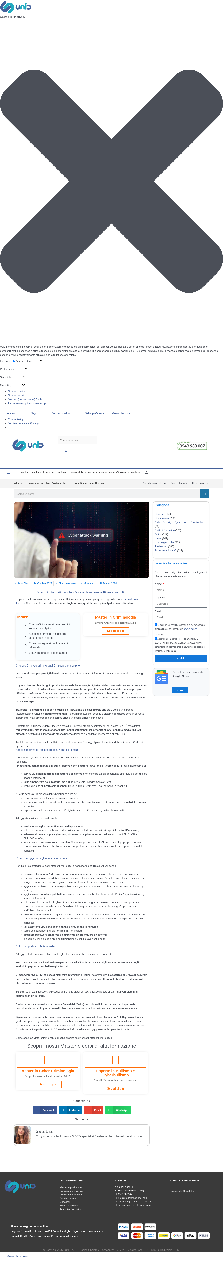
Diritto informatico (68, 583)
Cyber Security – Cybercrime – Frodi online (179, 522)
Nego (34, 413)
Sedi (135, 1201)
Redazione (144, 1205)
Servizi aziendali (69, 1205)
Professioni (161, 546)
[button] (111, 182)
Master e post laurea (71, 1187)
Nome (158, 583)
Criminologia (162, 517)
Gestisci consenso (17, 1256)
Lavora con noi (125, 1205)
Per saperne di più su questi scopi (27, 403)
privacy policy (190, 629)
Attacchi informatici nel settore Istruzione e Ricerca (47, 635)
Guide (158, 534)
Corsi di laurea (68, 1198)
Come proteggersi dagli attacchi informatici (48, 645)
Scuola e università (165, 550)
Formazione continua (71, 1190)
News (158, 538)
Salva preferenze (94, 413)
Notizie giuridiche (164, 542)
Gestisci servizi (16, 395)
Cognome (161, 597)
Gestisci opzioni (17, 391)
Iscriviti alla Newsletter (182, 1190)
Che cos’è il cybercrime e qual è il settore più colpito (49, 626)
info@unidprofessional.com (132, 1197)
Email (158, 611)
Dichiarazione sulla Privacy (23, 423)
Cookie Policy (16, 419)
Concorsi (160, 513)
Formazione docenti (71, 1194)
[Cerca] (204, 493)
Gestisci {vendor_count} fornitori (26, 399)
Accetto (11, 413)
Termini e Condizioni (71, 1209)
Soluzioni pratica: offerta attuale (48, 652)
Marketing (159, 635)
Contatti (146, 1201)
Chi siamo (123, 1201)
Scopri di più (115, 630)
